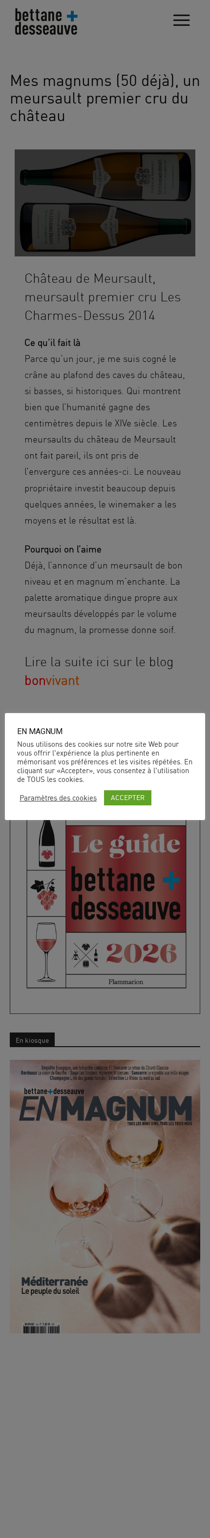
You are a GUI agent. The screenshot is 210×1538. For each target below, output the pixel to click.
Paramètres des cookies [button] (58, 798)
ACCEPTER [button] (128, 797)
